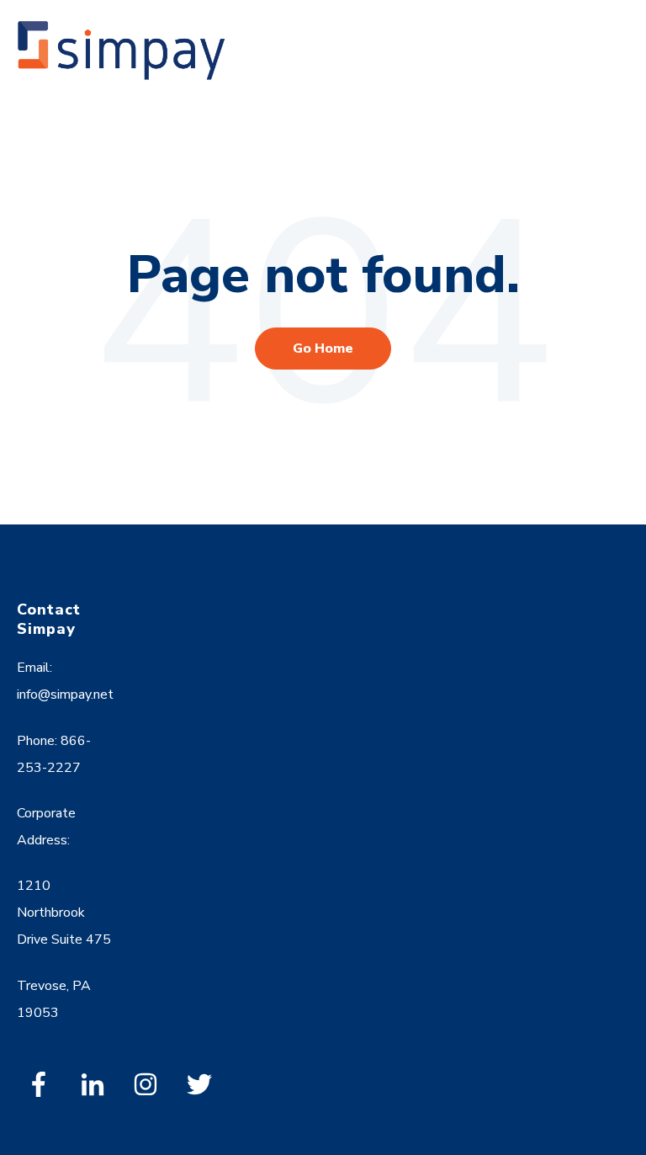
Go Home (323, 348)
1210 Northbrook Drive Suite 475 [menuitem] (64, 912)
